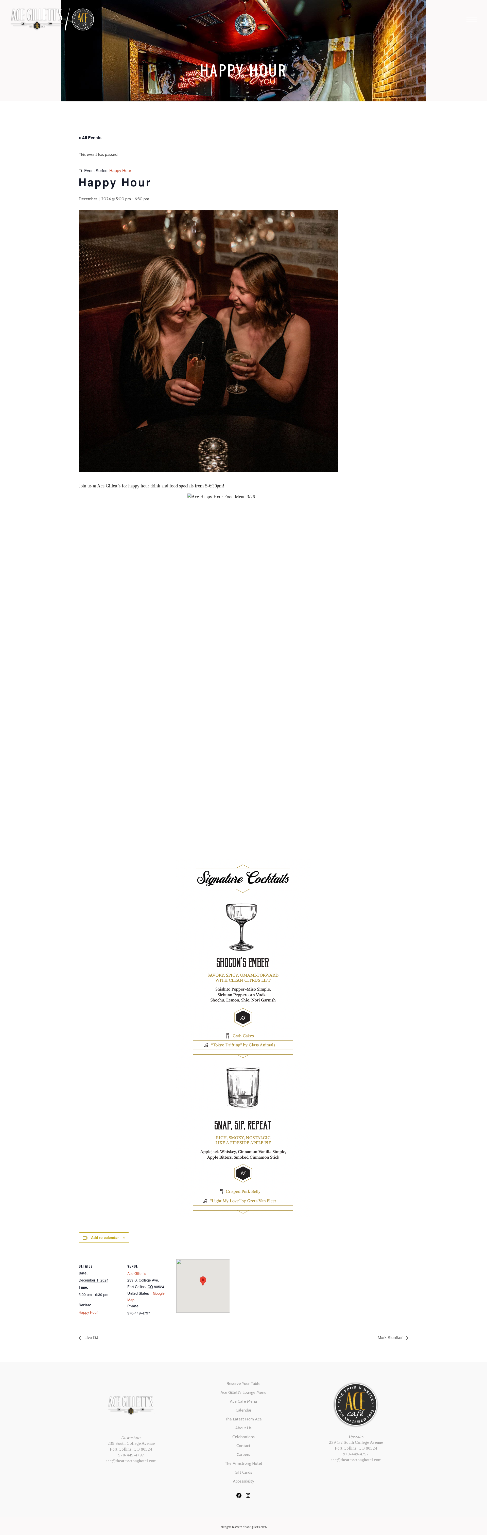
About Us (243, 1428)
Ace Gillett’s (136, 1273)
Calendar (243, 1410)
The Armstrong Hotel (243, 1463)
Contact (243, 1445)
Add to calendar (105, 1237)
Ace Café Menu (243, 1401)
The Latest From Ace (243, 1419)
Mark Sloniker (391, 1337)
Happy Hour (88, 1312)
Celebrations (243, 1436)
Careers (243, 1454)
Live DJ (90, 1337)
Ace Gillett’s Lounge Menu (243, 1392)
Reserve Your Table (243, 1383)
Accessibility (243, 1481)
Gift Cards (243, 1472)
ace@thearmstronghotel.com (131, 1460)
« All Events (90, 137)
